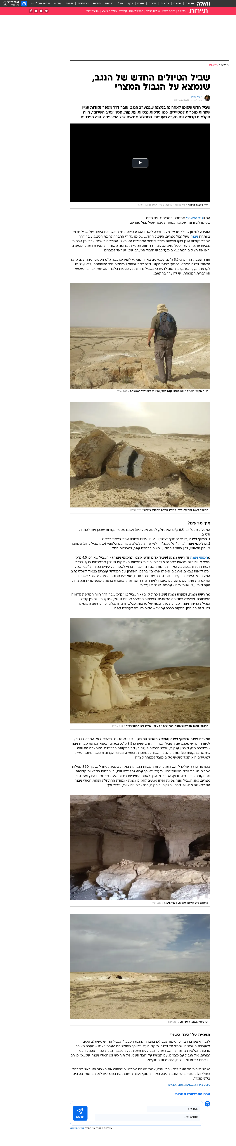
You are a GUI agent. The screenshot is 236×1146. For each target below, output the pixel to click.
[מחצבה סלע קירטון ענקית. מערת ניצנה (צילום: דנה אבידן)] (140, 851)
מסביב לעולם (136, 11)
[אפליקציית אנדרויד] (46, 11)
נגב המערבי (194, 218)
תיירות (97, 3)
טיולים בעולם (153, 11)
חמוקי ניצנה (199, 558)
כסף (130, 3)
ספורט (177, 3)
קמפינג (123, 11)
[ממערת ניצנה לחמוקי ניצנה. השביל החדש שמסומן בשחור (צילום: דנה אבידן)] (140, 458)
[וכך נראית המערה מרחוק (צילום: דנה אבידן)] (140, 969)
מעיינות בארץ (109, 11)
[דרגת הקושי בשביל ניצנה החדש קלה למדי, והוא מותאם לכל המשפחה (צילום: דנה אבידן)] (140, 339)
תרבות (152, 3)
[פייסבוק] (31, 11)
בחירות (165, 3)
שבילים (172, 1085)
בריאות (109, 3)
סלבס (140, 3)
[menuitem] (187, 4)
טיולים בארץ (168, 11)
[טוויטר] (36, 11)
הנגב (193, 1085)
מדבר (180, 1085)
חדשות (189, 3)
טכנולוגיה (82, 3)
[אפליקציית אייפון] (41, 11)
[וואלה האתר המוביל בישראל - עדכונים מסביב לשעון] (203, 4)
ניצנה (194, 237)
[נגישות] (5, 3)
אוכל (121, 3)
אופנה (69, 3)
